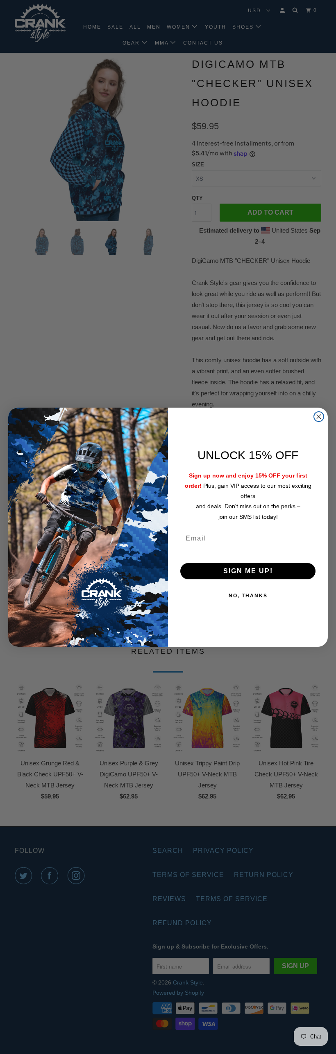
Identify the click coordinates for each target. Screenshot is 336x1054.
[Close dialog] (319, 417)
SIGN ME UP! (248, 570)
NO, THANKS (248, 596)
